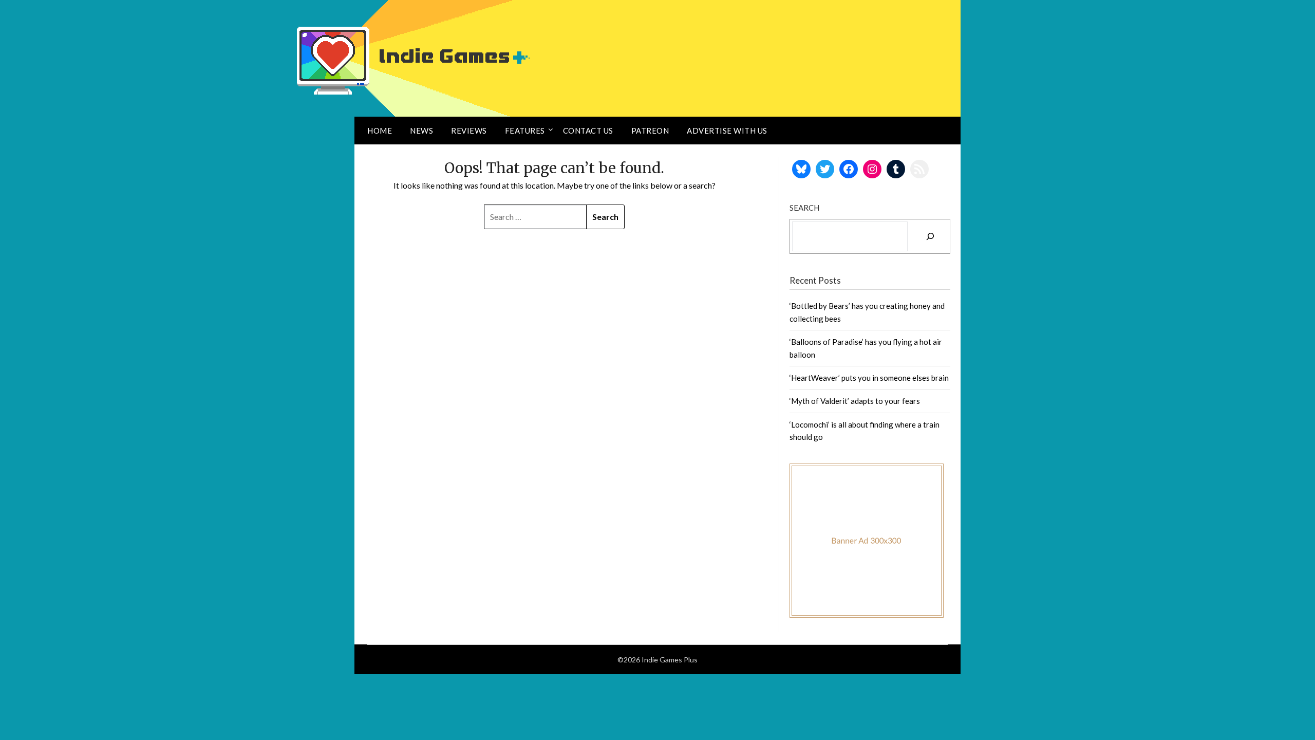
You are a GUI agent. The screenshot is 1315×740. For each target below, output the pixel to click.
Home (379, 130)
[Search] (930, 236)
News (421, 130)
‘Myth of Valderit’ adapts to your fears (855, 400)
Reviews (469, 130)
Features (525, 130)
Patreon (650, 130)
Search (804, 207)
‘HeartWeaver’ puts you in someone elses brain (869, 377)
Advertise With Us (727, 130)
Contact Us (588, 130)
